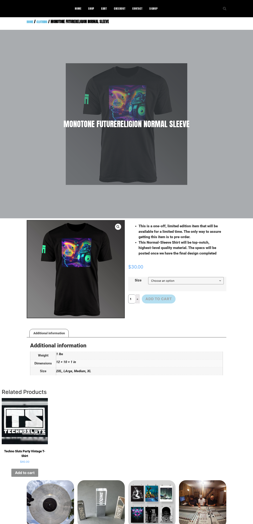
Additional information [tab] (49, 333)
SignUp (153, 9)
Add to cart (158, 299)
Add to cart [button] (25, 473)
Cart (104, 9)
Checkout (120, 9)
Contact (137, 9)
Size (138, 280)
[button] (224, 8)
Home (78, 9)
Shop (91, 9)
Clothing (41, 21)
